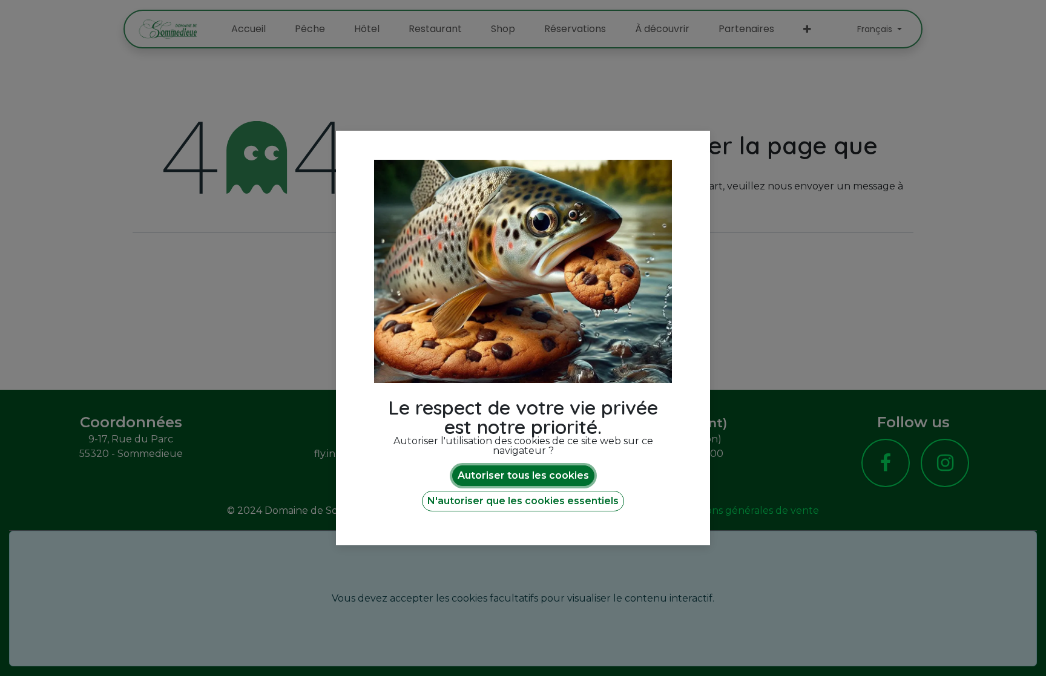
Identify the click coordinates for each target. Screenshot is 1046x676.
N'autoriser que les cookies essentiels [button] (523, 501)
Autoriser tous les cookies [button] (523, 475)
